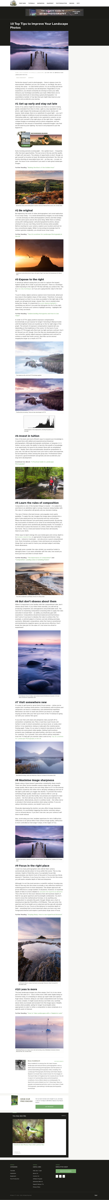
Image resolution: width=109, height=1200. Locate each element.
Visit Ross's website (58, 1061)
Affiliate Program (37, 1178)
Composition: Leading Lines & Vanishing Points (32, 560)
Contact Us (36, 1176)
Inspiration (13, 1173)
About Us (35, 1173)
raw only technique (24, 289)
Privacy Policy (36, 1187)
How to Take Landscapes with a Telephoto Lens (45, 1013)
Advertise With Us (38, 1181)
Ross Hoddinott (21, 77)
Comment (31, 77)
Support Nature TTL (38, 1184)
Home (17, 72)
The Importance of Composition (39, 557)
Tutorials (12, 1170)
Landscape (40, 72)
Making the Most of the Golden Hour (41, 167)
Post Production (14, 1178)
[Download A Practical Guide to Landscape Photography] (39, 139)
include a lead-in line (24, 537)
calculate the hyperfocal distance (50, 892)
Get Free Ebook (49, 1106)
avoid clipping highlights (48, 303)
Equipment (13, 1176)
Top (96, 1195)
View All (64, 1115)
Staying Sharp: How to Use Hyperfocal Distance (45, 914)
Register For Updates (65, 1171)
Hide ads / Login (37, 1170)
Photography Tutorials (28, 72)
